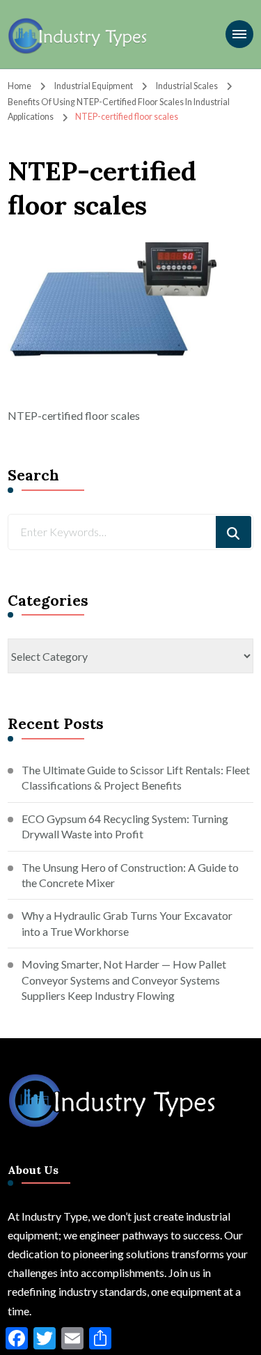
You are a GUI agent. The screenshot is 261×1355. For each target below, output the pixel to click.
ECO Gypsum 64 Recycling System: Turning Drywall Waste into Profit (125, 826)
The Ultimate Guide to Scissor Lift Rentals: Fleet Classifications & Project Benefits (136, 777)
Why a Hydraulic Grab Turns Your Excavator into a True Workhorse (127, 923)
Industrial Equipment (93, 86)
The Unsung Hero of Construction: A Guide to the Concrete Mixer (130, 875)
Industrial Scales (187, 86)
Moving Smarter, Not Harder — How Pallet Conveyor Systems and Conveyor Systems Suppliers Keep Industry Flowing (124, 979)
